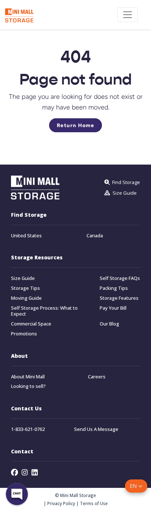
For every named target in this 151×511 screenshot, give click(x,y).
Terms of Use (94, 503)
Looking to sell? (28, 386)
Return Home (76, 125)
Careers (97, 377)
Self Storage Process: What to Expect (44, 311)
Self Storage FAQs (120, 278)
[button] (136, 486)
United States (26, 236)
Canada (94, 236)
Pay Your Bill (113, 308)
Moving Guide (26, 298)
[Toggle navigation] (127, 14)
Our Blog (109, 324)
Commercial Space (31, 324)
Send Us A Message (96, 429)
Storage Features (119, 298)
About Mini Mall (28, 377)
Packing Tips (114, 288)
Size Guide (23, 278)
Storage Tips (25, 288)
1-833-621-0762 (28, 429)
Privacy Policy (61, 503)
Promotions (24, 334)
